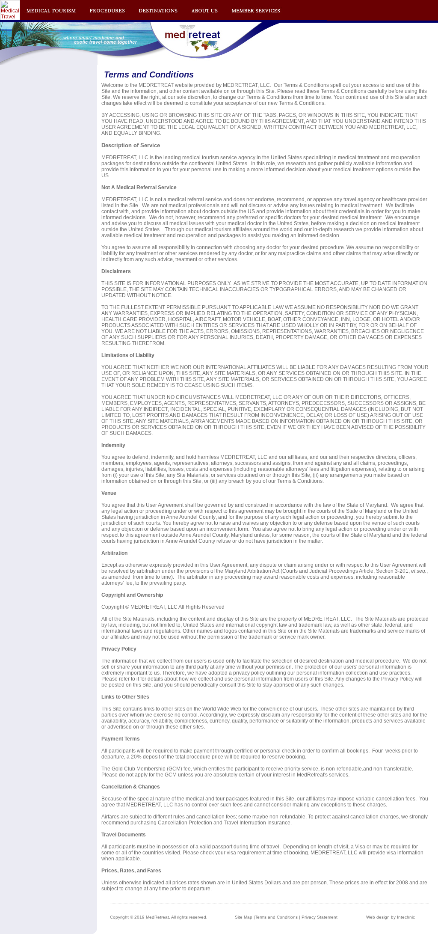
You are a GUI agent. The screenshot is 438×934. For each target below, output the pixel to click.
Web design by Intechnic (390, 917)
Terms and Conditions (276, 917)
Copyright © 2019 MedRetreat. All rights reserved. (158, 917)
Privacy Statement (319, 917)
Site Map (243, 917)
